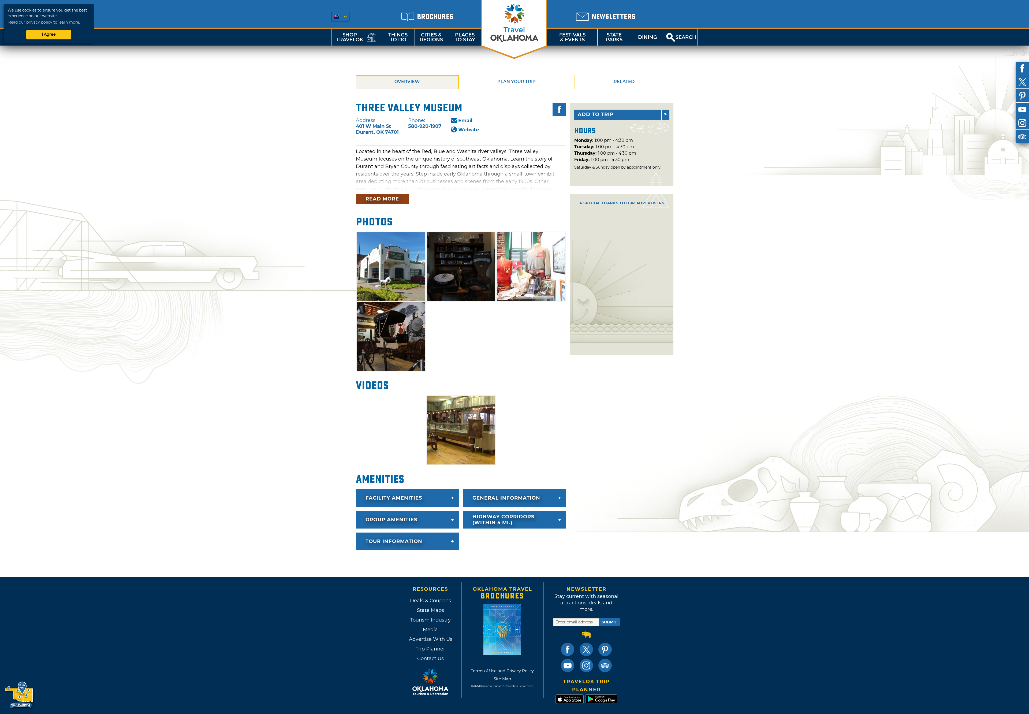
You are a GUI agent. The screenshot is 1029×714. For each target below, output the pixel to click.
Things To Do (398, 37)
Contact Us (430, 658)
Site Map (502, 678)
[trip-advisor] (1022, 136)
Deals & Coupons (430, 601)
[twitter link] (586, 649)
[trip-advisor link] (605, 665)
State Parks (614, 37)
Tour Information (394, 541)
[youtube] (1022, 109)
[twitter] (1022, 82)
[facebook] (1022, 68)
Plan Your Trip (516, 81)
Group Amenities (391, 520)
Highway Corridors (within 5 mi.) (503, 520)
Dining (647, 37)
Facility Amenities (394, 498)
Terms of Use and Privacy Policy (502, 670)
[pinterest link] (605, 649)
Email (465, 121)
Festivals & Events (572, 37)
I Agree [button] (49, 34)
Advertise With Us (430, 639)
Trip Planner (430, 649)
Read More (382, 199)
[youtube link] (567, 665)
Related (624, 81)
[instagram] (1022, 123)
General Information (506, 498)
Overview (407, 81)
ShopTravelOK (349, 37)
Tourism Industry (430, 620)
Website (468, 130)
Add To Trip (596, 114)
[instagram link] (586, 665)
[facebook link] (567, 649)
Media (430, 630)
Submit (609, 622)
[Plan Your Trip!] (19, 695)
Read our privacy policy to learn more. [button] (44, 22)
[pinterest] (1022, 95)
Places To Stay (465, 37)
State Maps (430, 610)
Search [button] (686, 37)
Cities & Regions (431, 37)
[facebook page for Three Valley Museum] (559, 109)
